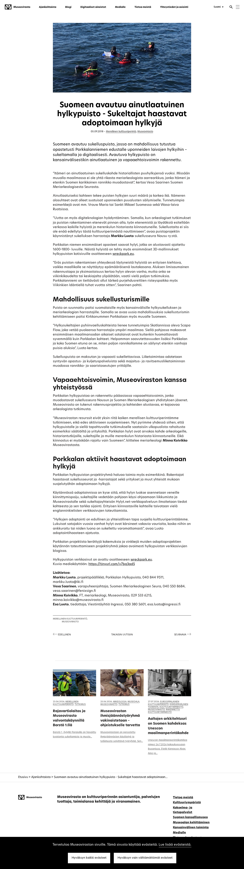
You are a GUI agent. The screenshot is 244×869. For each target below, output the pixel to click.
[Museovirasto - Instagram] (223, 797)
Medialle (120, 7)
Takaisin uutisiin (122, 635)
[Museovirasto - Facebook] (218, 797)
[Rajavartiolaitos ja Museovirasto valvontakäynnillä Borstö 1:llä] (74, 682)
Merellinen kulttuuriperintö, (70, 619)
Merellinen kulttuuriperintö (121, 131)
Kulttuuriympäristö (171, 707)
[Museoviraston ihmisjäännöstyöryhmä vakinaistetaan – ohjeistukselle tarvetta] (122, 682)
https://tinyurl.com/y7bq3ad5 (111, 564)
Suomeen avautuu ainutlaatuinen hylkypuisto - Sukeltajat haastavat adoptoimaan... (111, 777)
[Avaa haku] (231, 7)
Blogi (68, 7)
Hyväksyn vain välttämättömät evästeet (145, 858)
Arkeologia (119, 702)
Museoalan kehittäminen (191, 822)
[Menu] (238, 7)
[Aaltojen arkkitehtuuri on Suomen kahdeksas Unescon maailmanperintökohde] (169, 682)
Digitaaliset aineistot (93, 7)
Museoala (133, 702)
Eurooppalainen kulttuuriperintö (163, 703)
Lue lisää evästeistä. (175, 845)
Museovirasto (145, 131)
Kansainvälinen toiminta (191, 827)
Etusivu (23, 777)
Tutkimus (80, 704)
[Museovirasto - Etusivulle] (17, 7)
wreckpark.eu (123, 254)
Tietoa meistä (143, 7)
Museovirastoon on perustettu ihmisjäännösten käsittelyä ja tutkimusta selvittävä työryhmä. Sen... (121, 736)
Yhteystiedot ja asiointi (174, 7)
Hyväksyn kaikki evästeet (89, 858)
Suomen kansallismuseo (190, 817)
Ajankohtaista (47, 7)
